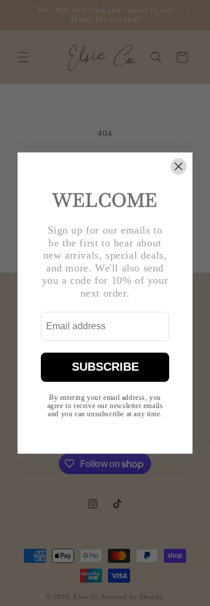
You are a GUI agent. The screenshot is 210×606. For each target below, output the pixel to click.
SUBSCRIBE (105, 366)
